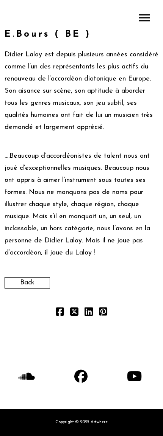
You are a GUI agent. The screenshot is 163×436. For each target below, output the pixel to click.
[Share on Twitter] (74, 313)
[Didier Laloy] (81, 17)
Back (27, 282)
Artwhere (99, 422)
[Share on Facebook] (60, 313)
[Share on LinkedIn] (89, 313)
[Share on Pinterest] (103, 313)
